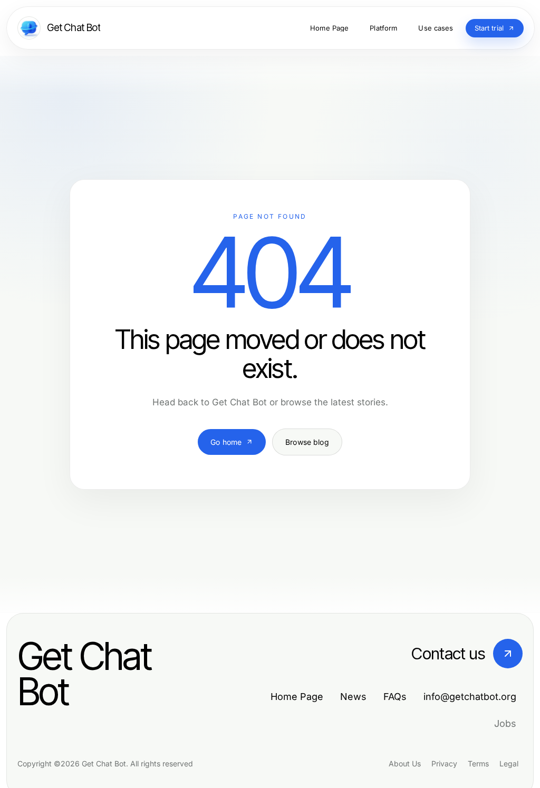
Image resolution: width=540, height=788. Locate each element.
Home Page (297, 696)
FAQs (395, 696)
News (353, 696)
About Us (405, 763)
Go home (226, 441)
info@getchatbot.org (469, 696)
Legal (508, 763)
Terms (478, 763)
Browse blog (307, 441)
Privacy (444, 763)
